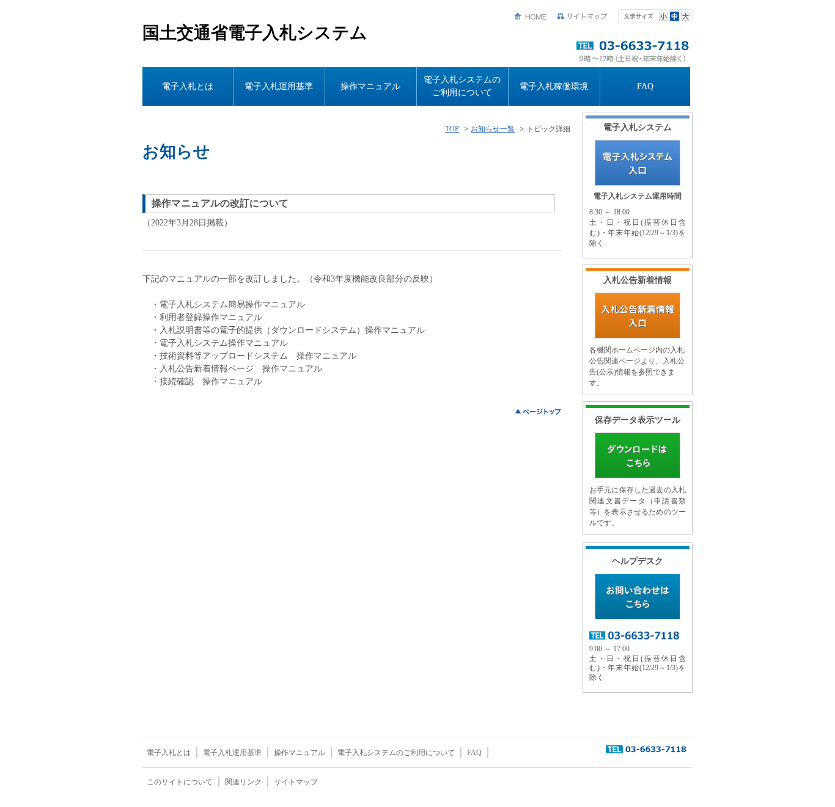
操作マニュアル (370, 86)
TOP (452, 129)
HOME (530, 16)
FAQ (645, 86)
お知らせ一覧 (493, 129)
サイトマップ (582, 16)
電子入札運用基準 (279, 86)
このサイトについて (180, 782)
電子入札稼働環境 (554, 86)
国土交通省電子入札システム (254, 32)
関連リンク (243, 782)
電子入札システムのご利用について (462, 86)
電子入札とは (187, 86)
